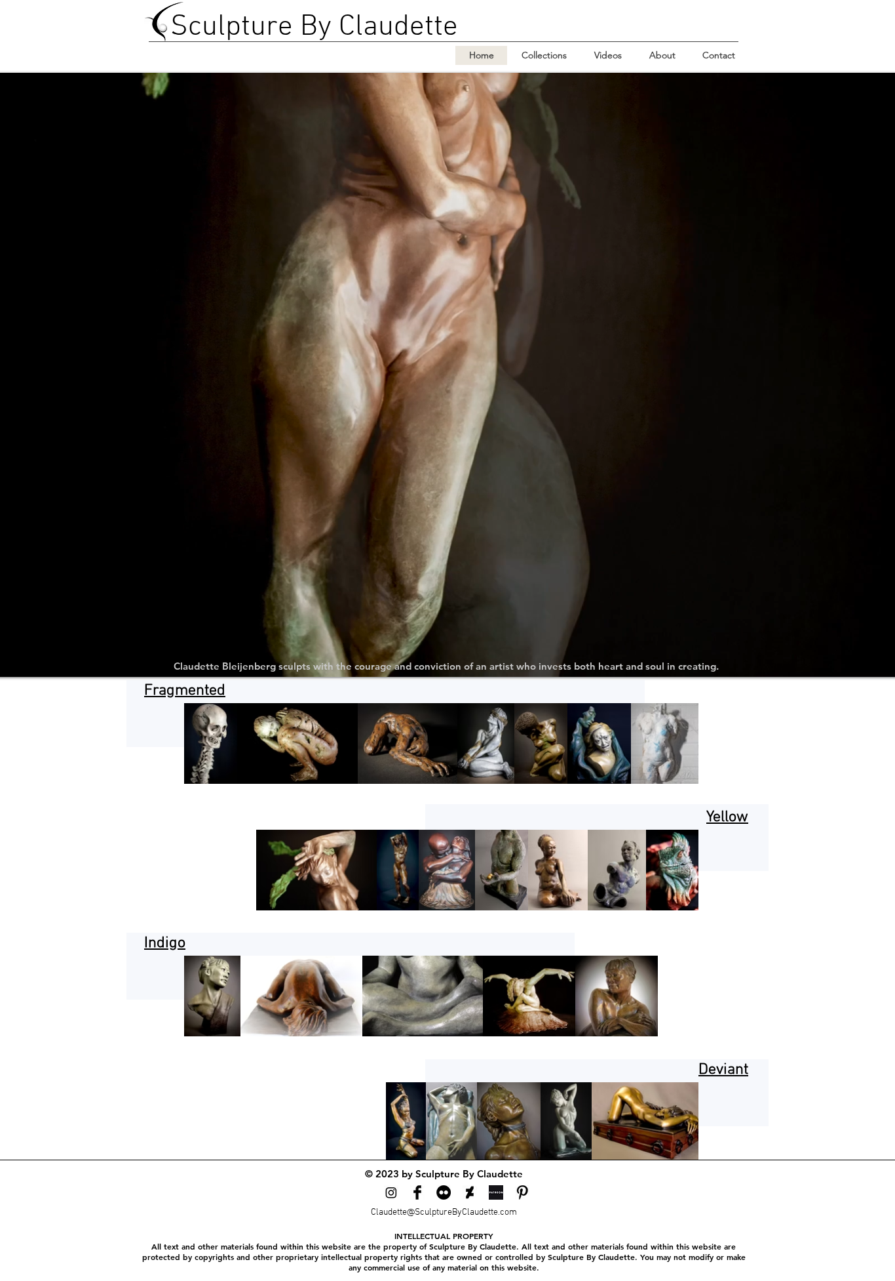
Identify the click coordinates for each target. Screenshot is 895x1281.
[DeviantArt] (470, 1192)
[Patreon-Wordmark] (496, 1192)
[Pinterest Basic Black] (522, 1192)
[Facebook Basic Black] (417, 1192)
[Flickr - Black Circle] (443, 1192)
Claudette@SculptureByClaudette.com (444, 1212)
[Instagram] (391, 1192)
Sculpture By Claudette (314, 27)
